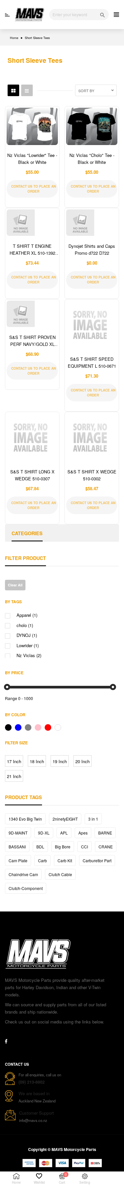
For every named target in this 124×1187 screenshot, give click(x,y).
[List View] (27, 90)
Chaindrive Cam (23, 874)
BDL (40, 846)
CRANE (106, 846)
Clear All (15, 584)
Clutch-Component (26, 888)
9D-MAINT (18, 832)
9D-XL (44, 832)
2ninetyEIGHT (65, 819)
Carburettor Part (97, 860)
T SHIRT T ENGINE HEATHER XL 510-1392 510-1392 (32, 253)
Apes (83, 832)
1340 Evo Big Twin (25, 819)
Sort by (86, 90)
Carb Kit (65, 860)
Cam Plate (18, 860)
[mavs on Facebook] (6, 1041)
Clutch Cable (60, 874)
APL (64, 832)
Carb (42, 860)
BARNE (105, 832)
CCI (84, 846)
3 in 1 (93, 819)
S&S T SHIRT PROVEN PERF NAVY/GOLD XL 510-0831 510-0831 (32, 344)
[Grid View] (13, 90)
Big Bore (62, 846)
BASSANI (17, 846)
